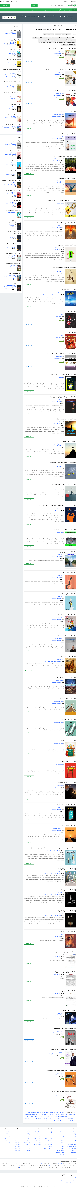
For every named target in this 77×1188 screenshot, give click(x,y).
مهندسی (53, 10)
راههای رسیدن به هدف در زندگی (42, 858)
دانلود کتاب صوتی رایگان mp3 (34, 902)
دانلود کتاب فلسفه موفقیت (68, 991)
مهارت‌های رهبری (57, 95)
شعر (75, 1135)
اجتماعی (62, 1142)
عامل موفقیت (49, 451)
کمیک (74, 1140)
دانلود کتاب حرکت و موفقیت (68, 699)
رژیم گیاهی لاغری (50, 164)
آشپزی (28, 1133)
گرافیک (50, 1146)
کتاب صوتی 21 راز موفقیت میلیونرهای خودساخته (55, 1112)
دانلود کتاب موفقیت (42, 449)
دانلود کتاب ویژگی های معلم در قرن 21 (65, 972)
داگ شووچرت (12, 73)
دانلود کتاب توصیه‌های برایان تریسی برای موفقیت (62, 397)
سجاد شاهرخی (60, 203)
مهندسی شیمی (37, 1140)
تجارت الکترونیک (48, 1138)
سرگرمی (28, 1138)
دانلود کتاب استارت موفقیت (68, 594)
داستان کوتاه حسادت (59, 898)
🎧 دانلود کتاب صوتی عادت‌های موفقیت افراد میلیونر (61, 354)
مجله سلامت (17, 1146)
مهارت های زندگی (48, 625)
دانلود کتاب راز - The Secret (68, 932)
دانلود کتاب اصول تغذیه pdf (46, 170)
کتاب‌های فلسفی (12, 108)
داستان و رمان (7, 1133)
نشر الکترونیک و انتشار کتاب (69, 1)
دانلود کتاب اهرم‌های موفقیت (68, 134)
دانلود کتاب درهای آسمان (69, 290)
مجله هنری (17, 1148)
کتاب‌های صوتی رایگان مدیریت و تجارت (66, 42)
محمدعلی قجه (12, 275)
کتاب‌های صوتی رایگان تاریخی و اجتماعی (47, 40)
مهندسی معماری (37, 1135)
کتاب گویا (36, 663)
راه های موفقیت (50, 122)
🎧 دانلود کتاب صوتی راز (69, 333)
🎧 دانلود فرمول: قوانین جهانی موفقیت (65, 1028)
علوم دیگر (62, 1156)
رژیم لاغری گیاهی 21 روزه (37, 168)
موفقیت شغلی (57, 53)
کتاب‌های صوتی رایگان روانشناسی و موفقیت (61, 37)
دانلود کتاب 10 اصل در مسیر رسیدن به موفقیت (63, 462)
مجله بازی (18, 1135)
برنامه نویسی (49, 1137)
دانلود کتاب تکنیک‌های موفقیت (67, 783)
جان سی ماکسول (59, 93)
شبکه (51, 1142)
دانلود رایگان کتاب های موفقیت (39, 122)
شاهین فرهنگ (60, 181)
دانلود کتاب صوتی (51, 665)
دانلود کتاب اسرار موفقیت (69, 1010)
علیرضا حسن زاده (59, 617)
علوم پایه (62, 1154)
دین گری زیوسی (59, 356)
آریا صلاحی (60, 913)
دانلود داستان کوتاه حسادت (48, 898)
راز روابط (54, 940)
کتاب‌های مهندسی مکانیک (10, 74)
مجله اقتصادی (17, 1138)
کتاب (49, 1165)
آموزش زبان (73, 1150)
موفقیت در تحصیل (49, 188)
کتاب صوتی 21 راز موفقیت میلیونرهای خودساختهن (36, 1114)
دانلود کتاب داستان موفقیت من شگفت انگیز (63, 375)
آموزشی (8, 1142)
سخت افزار (49, 1140)
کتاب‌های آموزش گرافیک (11, 53)
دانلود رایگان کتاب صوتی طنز (53, 881)
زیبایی (28, 1137)
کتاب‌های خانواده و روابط (7, 44)
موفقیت (30, 124)
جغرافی (62, 1138)
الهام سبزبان (60, 377)
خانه (74, 10)
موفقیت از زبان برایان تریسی (44, 407)
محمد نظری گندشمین (58, 444)
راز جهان (45, 940)
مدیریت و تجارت (6, 1138)
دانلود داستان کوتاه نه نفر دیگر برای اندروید (41, 919)
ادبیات (69, 10)
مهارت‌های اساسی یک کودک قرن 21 (57, 1114)
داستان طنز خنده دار (32, 877)
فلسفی (62, 1146)
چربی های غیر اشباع (35, 170)
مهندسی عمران (37, 1133)
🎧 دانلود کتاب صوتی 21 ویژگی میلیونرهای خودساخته (61, 70)
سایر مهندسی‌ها (37, 1144)
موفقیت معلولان (56, 453)
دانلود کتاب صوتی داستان (51, 902)
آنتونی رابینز (60, 1052)
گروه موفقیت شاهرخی (49, 34)
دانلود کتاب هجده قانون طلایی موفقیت (65, 530)
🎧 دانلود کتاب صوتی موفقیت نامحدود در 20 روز (62, 1049)
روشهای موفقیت (60, 627)
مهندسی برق (38, 1137)
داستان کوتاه (32, 665)
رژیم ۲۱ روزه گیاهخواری (48, 168)
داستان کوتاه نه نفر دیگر (31, 917)
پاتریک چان (60, 1013)
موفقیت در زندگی (36, 124)
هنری (29, 1148)
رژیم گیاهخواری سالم (30, 166)
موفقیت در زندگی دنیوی (54, 791)
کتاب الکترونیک (61, 1177)
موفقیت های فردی (60, 772)
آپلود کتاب (5, 5)
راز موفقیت (28, 120)
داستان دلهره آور (56, 917)
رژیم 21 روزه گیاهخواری (59, 168)
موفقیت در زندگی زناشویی (43, 791)
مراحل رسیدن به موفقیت (54, 858)
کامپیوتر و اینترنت (48, 1148)
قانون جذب (58, 316)
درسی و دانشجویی (60, 1150)
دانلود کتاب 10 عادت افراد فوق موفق (66, 419)
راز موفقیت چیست (42, 834)
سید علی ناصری (59, 680)
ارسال (20, 1167)
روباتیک (39, 1142)
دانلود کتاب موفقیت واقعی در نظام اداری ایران (63, 1091)
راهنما (7, 1)
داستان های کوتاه (43, 900)
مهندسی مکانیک (37, 1138)
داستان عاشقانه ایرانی (41, 896)
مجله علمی (17, 1144)
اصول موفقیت (42, 188)
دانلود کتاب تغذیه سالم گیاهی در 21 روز (65, 156)
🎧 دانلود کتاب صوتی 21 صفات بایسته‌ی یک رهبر (62, 91)
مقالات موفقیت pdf (30, 279)
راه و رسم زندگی (34, 625)
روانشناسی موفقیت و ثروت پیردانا (63, 34)
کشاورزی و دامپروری (59, 1152)
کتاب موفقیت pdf (49, 209)
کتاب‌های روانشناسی (12, 43)
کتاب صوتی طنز (52, 879)
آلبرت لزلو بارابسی (59, 1031)
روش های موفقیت (36, 120)
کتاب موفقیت (52, 772)
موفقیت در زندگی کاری (39, 519)
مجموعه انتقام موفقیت (54, 120)
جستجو (34, 5)
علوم (64, 10)
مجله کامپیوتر (17, 1131)
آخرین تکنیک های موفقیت (34, 793)
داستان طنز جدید (60, 879)
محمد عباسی (60, 1094)
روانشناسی (61, 1140)
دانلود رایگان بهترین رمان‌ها (10, 33)
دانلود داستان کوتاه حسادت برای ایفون (56, 900)
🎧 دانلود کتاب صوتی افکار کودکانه (66, 869)
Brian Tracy (53, 407)
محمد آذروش (12, 224)
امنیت (50, 1135)
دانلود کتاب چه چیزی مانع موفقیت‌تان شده (64, 485)
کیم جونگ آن (12, 255)
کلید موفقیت (43, 124)
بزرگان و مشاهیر (26, 1131)
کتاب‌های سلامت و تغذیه (55, 160)
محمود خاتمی (12, 106)
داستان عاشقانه (56, 896)
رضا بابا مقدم (60, 659)
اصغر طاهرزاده (12, 85)
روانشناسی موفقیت (44, 120)
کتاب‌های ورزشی (12, 267)
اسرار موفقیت (53, 627)
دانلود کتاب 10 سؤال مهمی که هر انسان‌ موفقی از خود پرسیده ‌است (57, 506)
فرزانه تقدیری (12, 182)
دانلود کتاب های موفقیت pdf (56, 125)
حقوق (63, 1148)
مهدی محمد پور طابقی (58, 828)
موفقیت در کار (39, 514)
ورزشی (28, 1146)
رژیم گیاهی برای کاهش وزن (40, 164)
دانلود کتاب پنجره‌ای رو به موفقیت (66, 805)
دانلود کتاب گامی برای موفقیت (67, 552)
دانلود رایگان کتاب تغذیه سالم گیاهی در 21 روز (62, 1118)
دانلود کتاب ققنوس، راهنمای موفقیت (65, 223)
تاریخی (62, 1137)
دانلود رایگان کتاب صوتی (41, 665)
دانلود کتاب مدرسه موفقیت (68, 741)
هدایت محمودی (59, 487)
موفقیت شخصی (33, 581)
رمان (75, 1133)
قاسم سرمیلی (60, 532)
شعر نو (74, 1137)
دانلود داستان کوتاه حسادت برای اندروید (33, 898)
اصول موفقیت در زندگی (35, 836)
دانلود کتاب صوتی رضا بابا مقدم (53, 663)
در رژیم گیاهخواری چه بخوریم (42, 166)
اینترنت (50, 1131)
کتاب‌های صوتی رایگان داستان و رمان (66, 40)
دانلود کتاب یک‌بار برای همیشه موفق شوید (64, 267)
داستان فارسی (61, 902)
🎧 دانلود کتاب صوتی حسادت (67, 890)
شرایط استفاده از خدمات (70, 1182)
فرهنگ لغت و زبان (72, 1148)
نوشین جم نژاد (12, 192)
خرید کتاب (62, 1181)
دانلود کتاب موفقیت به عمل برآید (67, 245)
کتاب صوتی (35, 10)
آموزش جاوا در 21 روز (39, 1112)
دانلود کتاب (29, 129)
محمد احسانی (12, 96)
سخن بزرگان (51, 836)
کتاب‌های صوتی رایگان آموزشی (68, 44)
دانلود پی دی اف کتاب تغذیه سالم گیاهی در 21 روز (39, 1118)
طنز (75, 1138)
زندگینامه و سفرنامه (72, 1144)
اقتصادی (62, 1131)
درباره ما (74, 1179)
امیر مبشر (13, 265)
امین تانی (61, 136)
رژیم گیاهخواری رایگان (54, 166)
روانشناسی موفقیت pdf (33, 188)
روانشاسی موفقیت (42, 623)
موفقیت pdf (39, 146)
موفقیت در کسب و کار (59, 521)
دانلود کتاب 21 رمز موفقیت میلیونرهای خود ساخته (62, 952)
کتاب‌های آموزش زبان (8, 127)
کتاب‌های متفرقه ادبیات (11, 247)
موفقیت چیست (44, 836)
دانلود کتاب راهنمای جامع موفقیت (66, 178)
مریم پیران (12, 32)
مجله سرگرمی (17, 1137)
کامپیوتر (59, 10)
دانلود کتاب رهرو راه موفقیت (68, 720)
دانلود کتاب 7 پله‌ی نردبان (69, 762)
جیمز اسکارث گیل (11, 153)
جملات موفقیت (40, 772)
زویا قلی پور (12, 202)
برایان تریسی (60, 51)
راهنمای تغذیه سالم (57, 170)
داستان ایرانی (29, 900)
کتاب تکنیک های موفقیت (46, 793)
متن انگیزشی (39, 190)
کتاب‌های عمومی (47, 850)
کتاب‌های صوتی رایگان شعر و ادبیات (41, 37)
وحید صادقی (60, 508)
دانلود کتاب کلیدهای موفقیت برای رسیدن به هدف (62, 201)
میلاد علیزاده (60, 596)
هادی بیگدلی (12, 163)
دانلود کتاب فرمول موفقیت (68, 441)
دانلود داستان (49, 896)
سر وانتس (13, 61)
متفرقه (28, 1150)
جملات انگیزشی (32, 772)
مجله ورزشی (17, 1140)
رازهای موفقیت (55, 214)
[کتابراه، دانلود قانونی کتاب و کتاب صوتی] (61, 57)
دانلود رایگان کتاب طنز (39, 879)
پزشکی (62, 1135)
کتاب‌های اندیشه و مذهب (10, 86)
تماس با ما (2, 1)
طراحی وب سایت (48, 1144)
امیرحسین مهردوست (58, 114)
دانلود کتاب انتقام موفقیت (68, 112)
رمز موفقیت (57, 186)
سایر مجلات (17, 1150)
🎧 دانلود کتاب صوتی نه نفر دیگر (67, 911)
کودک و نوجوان (27, 1142)
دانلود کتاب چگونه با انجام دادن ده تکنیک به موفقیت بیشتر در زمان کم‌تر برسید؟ (53, 848)
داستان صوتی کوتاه (30, 923)
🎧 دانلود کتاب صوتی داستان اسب (66, 657)
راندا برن (61, 314)
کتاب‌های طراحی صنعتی (11, 76)
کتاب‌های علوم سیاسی (11, 126)
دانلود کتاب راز (72, 312)
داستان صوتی (42, 663)
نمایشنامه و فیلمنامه (71, 1146)
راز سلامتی (50, 940)
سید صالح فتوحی (59, 465)
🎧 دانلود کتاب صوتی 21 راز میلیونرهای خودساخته (62, 49)
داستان (74, 1131)
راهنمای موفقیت (46, 514)
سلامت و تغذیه (27, 1140)
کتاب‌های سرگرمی (9, 288)
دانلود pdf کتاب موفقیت (39, 209)
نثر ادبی (74, 1142)
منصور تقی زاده (59, 225)
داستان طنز (39, 877)
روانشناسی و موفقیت (56, 1033)
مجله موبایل (17, 1133)
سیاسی (62, 1144)
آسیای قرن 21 (49, 1116)
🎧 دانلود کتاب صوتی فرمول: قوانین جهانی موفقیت (61, 1070)
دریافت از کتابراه (29, 61)
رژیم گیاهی (57, 164)
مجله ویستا (12, 51)
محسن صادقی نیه (59, 247)
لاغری (30, 168)
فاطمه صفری (12, 116)
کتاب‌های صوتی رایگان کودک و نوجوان (47, 42)
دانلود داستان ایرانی (31, 896)
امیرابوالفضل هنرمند (11, 285)
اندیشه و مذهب (60, 1133)
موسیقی (28, 1144)
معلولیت (50, 453)
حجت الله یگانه (60, 270)
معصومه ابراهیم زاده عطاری (57, 158)
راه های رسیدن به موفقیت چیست (52, 840)
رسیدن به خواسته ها (44, 125)
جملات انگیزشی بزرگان (55, 838)
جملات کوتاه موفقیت (45, 838)
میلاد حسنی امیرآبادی (58, 638)
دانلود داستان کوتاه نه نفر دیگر (57, 919)
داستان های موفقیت (47, 190)
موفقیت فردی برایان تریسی (54, 409)
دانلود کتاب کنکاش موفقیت (68, 826)
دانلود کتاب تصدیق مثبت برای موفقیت (65, 678)
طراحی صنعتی (38, 1131)
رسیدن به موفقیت (51, 124)
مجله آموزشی (17, 1142)
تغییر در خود (41, 625)
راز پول (58, 940)
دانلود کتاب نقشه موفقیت (68, 573)
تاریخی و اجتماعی (6, 1137)
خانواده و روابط (27, 1135)
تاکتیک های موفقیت (53, 794)
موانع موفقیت (35, 583)
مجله (41, 10)
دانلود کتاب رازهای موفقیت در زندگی (66, 615)
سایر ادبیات (73, 1152)
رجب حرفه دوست (59, 421)
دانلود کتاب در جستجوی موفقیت (67, 636)
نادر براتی (13, 143)
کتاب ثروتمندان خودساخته (51, 1121)
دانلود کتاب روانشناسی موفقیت (37, 144)
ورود (16, 1)
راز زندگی (41, 940)
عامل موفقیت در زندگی (59, 122)
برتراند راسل (12, 42)
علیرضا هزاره (60, 871)
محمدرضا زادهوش (11, 212)
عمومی (46, 10)
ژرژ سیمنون (12, 172)
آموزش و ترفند (49, 1133)
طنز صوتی (46, 879)
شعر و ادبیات (7, 1131)
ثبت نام (12, 1)
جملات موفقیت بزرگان (35, 838)
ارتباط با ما (73, 1177)
